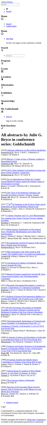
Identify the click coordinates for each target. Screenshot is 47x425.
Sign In (9, 117)
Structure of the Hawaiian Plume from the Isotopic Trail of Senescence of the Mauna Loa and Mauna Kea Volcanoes (21, 389)
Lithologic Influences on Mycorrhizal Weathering (26, 150)
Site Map (9, 39)
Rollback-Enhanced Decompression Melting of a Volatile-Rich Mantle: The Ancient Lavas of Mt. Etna (23, 297)
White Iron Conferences (36, 420)
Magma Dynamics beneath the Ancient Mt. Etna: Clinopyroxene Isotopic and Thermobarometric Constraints (23, 276)
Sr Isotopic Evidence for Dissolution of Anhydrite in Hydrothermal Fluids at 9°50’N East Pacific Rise (23, 338)
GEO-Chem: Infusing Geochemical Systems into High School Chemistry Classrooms (23, 171)
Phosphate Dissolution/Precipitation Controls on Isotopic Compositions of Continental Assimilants (22, 286)
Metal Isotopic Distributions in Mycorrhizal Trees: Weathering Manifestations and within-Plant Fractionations (21, 231)
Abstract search (12, 402)
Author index (11, 26)
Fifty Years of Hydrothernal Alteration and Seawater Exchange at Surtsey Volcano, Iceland (20, 194)
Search (8, 11)
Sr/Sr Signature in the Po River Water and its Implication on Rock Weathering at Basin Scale (23, 205)
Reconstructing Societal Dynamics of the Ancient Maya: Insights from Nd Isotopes (23, 244)
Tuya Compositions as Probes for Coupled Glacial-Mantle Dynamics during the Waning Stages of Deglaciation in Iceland (22, 181)
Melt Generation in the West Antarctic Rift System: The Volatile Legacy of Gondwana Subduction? (23, 253)
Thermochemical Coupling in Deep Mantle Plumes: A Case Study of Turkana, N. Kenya (21, 372)
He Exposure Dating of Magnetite (20, 380)
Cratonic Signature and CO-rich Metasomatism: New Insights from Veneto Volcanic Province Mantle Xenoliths (23, 218)
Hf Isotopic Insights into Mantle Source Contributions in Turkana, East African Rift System (21, 361)
